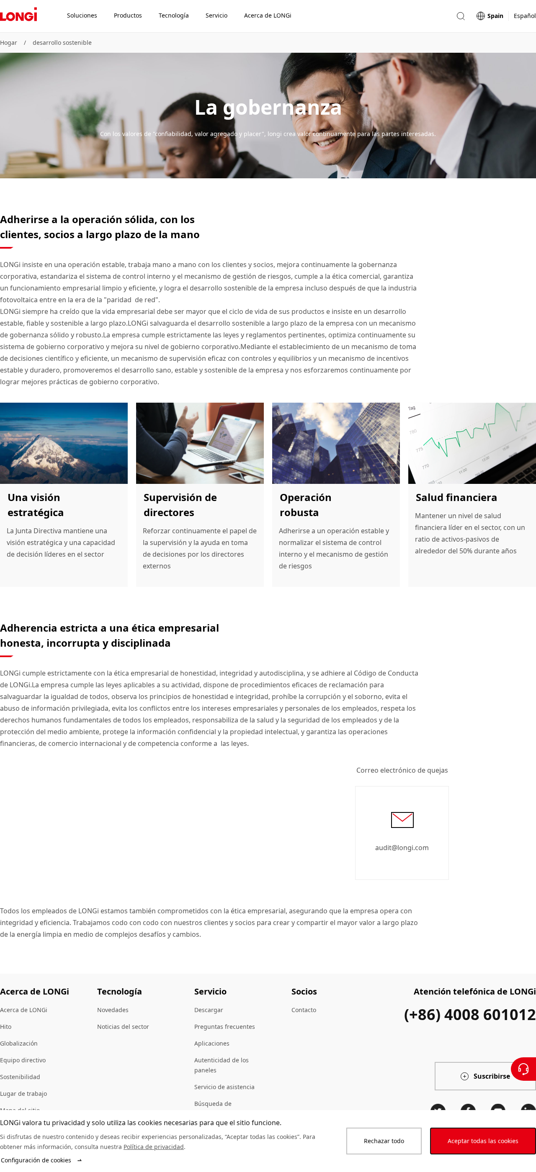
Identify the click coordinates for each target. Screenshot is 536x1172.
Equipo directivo (23, 1060)
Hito (5, 1027)
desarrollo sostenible (62, 42)
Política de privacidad (154, 1147)
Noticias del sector (123, 1027)
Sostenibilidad (20, 1077)
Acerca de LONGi (23, 1010)
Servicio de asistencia (224, 1087)
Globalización (19, 1043)
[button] (461, 16)
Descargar (208, 1010)
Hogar (8, 42)
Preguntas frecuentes (224, 1027)
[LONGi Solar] (18, 16)
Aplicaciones (211, 1043)
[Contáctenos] (523, 1069)
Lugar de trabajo (23, 1093)
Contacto (303, 1010)
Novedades (113, 1010)
